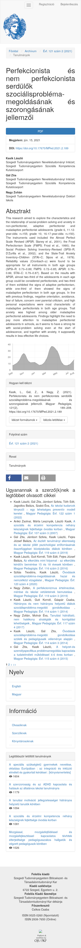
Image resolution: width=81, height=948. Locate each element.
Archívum (31, 51)
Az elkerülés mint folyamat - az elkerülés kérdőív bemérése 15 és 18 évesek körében (44, 562)
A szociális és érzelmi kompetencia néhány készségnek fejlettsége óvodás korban (44, 525)
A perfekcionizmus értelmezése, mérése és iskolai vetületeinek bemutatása (44, 590)
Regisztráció (46, 4)
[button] (14, 477)
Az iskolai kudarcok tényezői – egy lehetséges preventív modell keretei (44, 509)
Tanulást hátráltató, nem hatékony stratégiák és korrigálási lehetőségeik (44, 619)
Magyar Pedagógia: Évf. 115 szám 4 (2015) (41, 658)
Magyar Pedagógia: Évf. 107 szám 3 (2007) (44, 531)
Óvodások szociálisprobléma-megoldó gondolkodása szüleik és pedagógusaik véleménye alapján (44, 635)
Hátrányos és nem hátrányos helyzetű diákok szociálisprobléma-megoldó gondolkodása (44, 605)
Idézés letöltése (53, 420)
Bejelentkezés (69, 4)
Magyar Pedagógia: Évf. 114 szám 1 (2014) (41, 611)
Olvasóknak (19, 725)
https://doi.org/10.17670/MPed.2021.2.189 (42, 148)
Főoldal (13, 51)
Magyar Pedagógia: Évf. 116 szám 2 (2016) (41, 568)
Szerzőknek (19, 733)
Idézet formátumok (24, 420)
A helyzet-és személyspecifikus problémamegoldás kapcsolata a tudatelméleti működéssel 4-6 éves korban (44, 651)
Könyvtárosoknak (22, 741)
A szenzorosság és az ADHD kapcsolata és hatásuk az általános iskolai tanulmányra (40, 786)
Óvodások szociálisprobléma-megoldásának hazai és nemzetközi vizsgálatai (44, 576)
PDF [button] (40, 131)
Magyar (16, 694)
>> (14, 664)
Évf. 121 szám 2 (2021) (57, 51)
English (16, 686)
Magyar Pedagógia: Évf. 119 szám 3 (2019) (41, 596)
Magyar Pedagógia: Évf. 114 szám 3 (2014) (41, 643)
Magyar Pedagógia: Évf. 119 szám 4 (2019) (41, 553)
